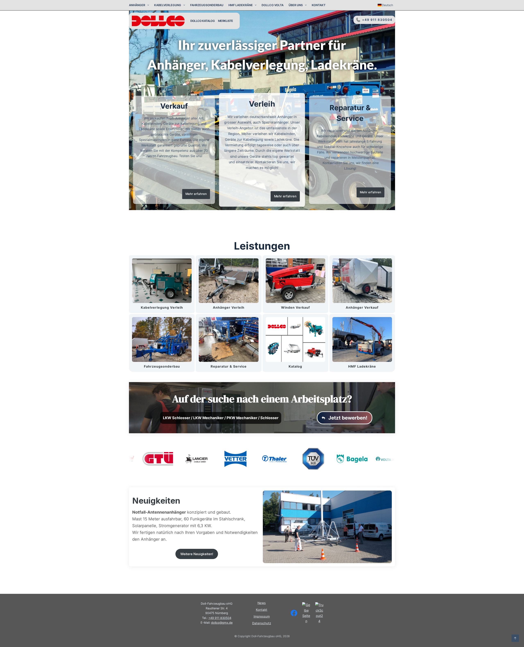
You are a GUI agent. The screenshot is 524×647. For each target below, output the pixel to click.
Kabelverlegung (167, 5)
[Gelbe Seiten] (306, 613)
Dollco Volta (272, 5)
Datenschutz (261, 623)
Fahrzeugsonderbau (206, 5)
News (261, 603)
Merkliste (225, 21)
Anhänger (137, 5)
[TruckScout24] (319, 613)
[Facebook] (294, 613)
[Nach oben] (515, 638)
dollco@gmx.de (222, 622)
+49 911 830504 (376, 20)
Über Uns (296, 5)
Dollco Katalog (202, 21)
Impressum (262, 616)
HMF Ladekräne (240, 5)
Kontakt (318, 5)
